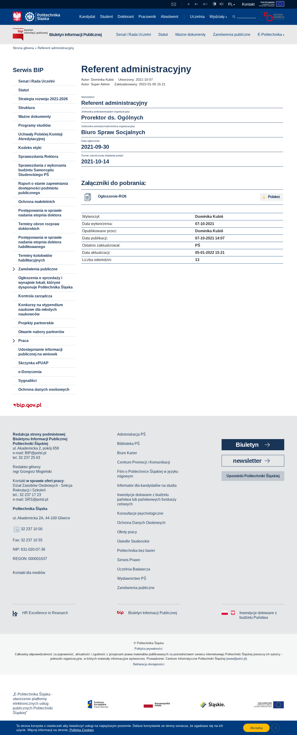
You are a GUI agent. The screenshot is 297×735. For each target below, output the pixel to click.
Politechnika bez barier (136, 551)
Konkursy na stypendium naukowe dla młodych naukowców (40, 309)
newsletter (247, 460)
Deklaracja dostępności (148, 664)
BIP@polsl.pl (35, 453)
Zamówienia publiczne (231, 34)
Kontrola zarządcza (35, 296)
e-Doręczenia (30, 372)
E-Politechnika (270, 34)
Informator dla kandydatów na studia (147, 485)
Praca (23, 341)
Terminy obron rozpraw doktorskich (38, 226)
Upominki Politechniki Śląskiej (253, 476)
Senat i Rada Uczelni (133, 34)
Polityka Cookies (81, 730)
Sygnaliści (27, 381)
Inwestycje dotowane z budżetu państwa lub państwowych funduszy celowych (146, 499)
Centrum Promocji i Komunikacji (143, 462)
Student (106, 17)
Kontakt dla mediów (29, 573)
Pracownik (147, 17)
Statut (163, 34)
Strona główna (23, 48)
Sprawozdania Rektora (38, 157)
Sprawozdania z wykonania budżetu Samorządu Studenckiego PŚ (42, 170)
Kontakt (248, 4)
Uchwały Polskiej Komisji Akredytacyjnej (40, 136)
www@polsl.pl (236, 658)
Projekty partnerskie (36, 323)
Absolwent (169, 17)
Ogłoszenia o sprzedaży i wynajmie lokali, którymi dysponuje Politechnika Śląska (45, 282)
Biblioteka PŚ (128, 444)
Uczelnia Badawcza (133, 569)
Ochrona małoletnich (36, 202)
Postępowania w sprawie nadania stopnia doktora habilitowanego (40, 242)
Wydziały (217, 17)
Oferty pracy (127, 532)
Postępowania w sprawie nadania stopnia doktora (40, 213)
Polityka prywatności (148, 648)
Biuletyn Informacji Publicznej (75, 34)
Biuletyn (247, 444)
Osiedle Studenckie (133, 541)
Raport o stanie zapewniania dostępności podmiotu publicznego (43, 188)
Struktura (26, 108)
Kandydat (87, 17)
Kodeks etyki (29, 148)
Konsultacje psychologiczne (140, 513)
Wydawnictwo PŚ (131, 578)
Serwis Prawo (128, 560)
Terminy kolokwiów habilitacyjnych (35, 258)
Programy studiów (34, 125)
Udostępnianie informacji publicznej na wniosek (40, 352)
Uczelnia (197, 17)
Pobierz (274, 197)
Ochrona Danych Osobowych (141, 523)
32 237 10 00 (31, 529)
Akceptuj (256, 728)
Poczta (173, 4)
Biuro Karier (127, 453)
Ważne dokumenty (190, 34)
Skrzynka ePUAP (33, 363)
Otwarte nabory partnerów (41, 332)
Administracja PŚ (131, 434)
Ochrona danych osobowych (43, 389)
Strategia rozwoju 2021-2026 (43, 99)
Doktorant (126, 17)
